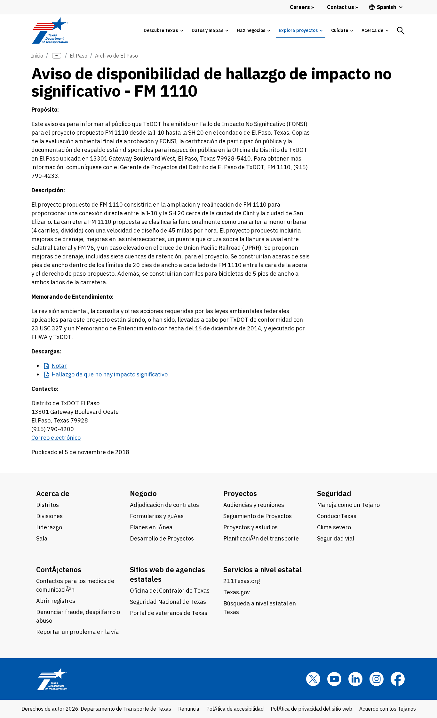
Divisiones (49, 516)
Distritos (47, 505)
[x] (313, 679)
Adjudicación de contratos (164, 505)
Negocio (143, 493)
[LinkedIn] (355, 679)
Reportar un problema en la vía (77, 631)
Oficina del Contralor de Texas (170, 590)
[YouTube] (334, 679)
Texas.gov (236, 592)
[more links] (56, 56)
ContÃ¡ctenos (58, 569)
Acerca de (52, 493)
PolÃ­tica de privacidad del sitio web (311, 709)
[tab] (163, 30)
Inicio (37, 55)
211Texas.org (241, 581)
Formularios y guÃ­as (157, 516)
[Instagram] (376, 679)
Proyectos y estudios (250, 527)
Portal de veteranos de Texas (168, 613)
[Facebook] (398, 679)
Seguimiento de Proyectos (257, 516)
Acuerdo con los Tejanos (387, 709)
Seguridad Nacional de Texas (168, 601)
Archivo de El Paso (116, 55)
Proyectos (240, 493)
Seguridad (334, 493)
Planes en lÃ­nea (151, 527)
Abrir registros (55, 600)
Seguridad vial (335, 538)
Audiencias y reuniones (253, 505)
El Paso (78, 55)
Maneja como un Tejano (348, 505)
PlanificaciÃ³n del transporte (261, 538)
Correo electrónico (56, 437)
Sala (41, 538)
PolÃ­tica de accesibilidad (235, 709)
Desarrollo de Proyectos (162, 538)
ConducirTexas (336, 516)
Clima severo (334, 527)
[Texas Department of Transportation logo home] (50, 30)
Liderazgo (49, 527)
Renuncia (188, 709)
